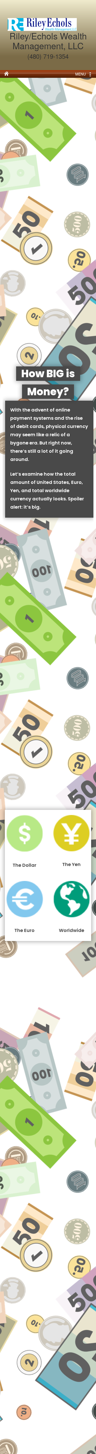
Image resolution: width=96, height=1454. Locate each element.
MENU (80, 73)
